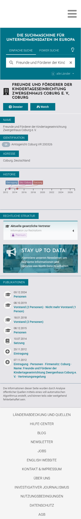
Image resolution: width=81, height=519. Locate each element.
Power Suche (49, 50)
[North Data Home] (26, 14)
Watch (44, 106)
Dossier (17, 106)
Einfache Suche (21, 50)
